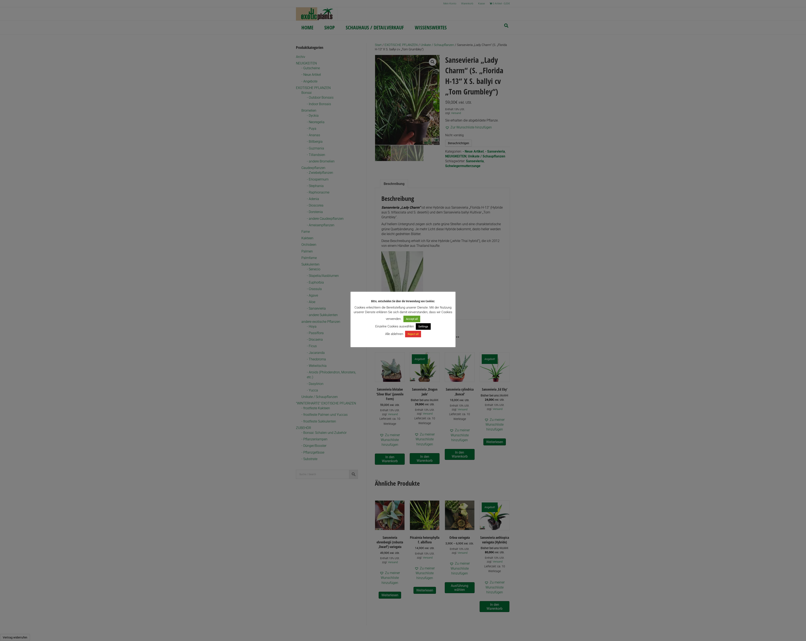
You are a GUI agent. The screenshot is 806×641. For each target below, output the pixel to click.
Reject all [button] (413, 334)
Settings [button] (423, 326)
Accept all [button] (412, 318)
